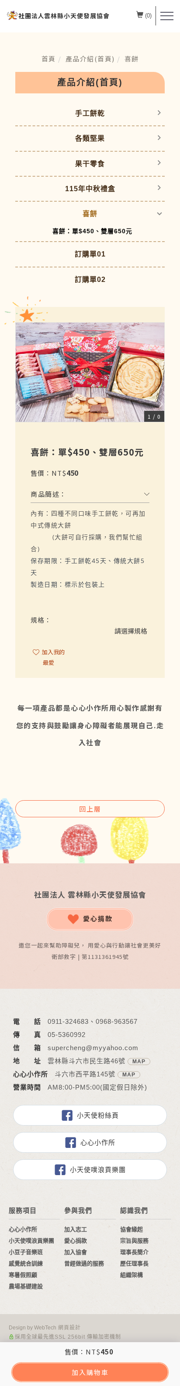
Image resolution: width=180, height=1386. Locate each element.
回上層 (90, 808)
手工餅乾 (90, 113)
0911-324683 (68, 1021)
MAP (138, 1061)
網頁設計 (69, 1328)
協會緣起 (131, 1229)
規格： (41, 619)
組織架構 (131, 1275)
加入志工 (75, 1229)
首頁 (49, 58)
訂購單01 (90, 254)
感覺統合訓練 (26, 1263)
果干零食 (90, 163)
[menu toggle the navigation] (166, 16)
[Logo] (58, 14)
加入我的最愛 (53, 657)
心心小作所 (97, 1142)
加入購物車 (90, 1372)
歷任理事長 (134, 1263)
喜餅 (132, 58)
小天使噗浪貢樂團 (98, 1169)
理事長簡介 (134, 1252)
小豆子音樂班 (26, 1252)
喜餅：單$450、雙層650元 (92, 231)
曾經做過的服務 (84, 1263)
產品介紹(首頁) (90, 58)
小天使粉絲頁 (98, 1115)
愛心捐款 (98, 918)
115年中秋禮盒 (90, 188)
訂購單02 (90, 279)
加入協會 (75, 1252)
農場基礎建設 (26, 1286)
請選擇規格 (130, 630)
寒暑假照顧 (23, 1275)
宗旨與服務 (134, 1240)
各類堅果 (90, 138)
